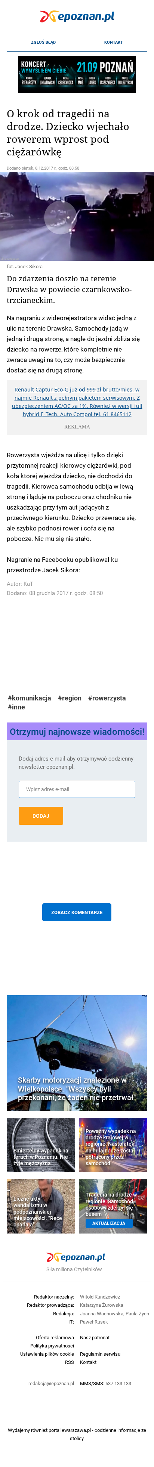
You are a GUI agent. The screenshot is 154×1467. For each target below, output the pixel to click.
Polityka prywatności (52, 1346)
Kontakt (113, 42)
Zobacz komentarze (76, 912)
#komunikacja (29, 698)
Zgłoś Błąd (43, 42)
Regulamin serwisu (100, 1354)
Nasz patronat (95, 1337)
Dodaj (41, 816)
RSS (69, 1362)
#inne (16, 707)
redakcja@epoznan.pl (51, 1383)
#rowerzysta (107, 698)
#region (69, 698)
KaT (28, 583)
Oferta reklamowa (55, 1337)
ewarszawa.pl (76, 1430)
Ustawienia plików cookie (47, 1354)
